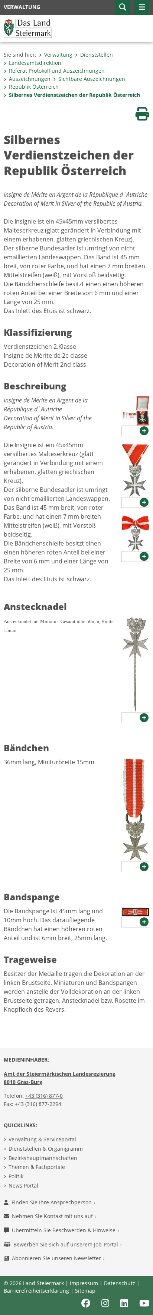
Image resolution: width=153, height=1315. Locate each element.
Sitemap (85, 1290)
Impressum (84, 1283)
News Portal (23, 1185)
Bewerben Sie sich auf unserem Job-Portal (66, 1244)
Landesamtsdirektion (35, 62)
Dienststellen (96, 54)
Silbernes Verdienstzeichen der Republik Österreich (74, 94)
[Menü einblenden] (141, 7)
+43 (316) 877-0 (44, 1095)
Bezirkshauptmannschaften (43, 1157)
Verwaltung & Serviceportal (42, 1139)
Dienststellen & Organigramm (46, 1148)
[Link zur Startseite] (28, 27)
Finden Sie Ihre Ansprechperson (52, 1202)
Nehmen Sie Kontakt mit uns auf (53, 1216)
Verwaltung (58, 54)
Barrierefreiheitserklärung (36, 1290)
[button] (122, 7)
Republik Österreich (34, 86)
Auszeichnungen (30, 78)
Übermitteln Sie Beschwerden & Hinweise (64, 1230)
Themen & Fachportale (37, 1166)
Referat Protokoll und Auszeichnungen (57, 70)
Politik (16, 1176)
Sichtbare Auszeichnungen (91, 78)
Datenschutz (119, 1283)
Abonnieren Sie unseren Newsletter (57, 1258)
